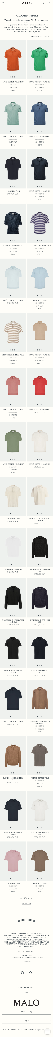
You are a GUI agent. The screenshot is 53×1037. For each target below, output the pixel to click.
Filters (43, 36)
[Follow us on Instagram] (22, 972)
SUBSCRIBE (27, 961)
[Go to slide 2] (13, 77)
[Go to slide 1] (11, 77)
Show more (26, 903)
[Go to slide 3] (14, 77)
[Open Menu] (3, 3)
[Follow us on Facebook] (30, 972)
